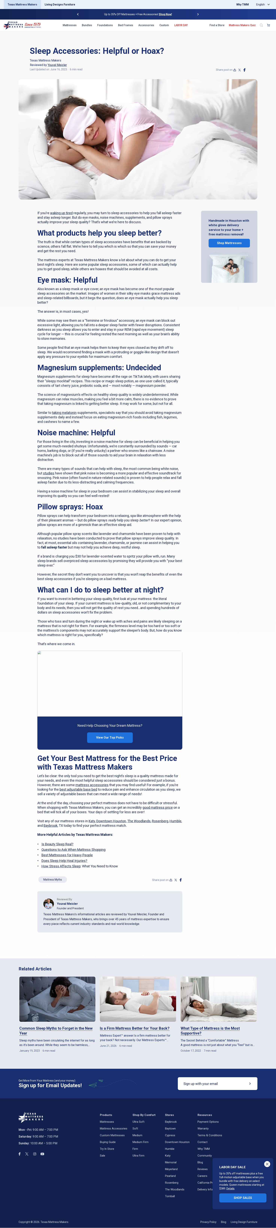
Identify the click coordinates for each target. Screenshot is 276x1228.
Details (230, 1188)
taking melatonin (64, 413)
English (260, 4)
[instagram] (34, 1154)
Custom (164, 25)
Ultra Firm (138, 1155)
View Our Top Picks (110, 737)
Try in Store (107, 1149)
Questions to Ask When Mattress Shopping (73, 850)
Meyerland (171, 1169)
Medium (137, 1135)
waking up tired (61, 213)
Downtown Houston (111, 821)
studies (48, 473)
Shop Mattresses (229, 243)
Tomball (170, 1196)
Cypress (170, 1135)
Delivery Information (210, 1189)
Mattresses (70, 25)
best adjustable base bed (78, 789)
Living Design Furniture (244, 1221)
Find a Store (217, 25)
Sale (102, 1155)
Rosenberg (160, 821)
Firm (135, 1149)
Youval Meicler (57, 65)
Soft (135, 1128)
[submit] (250, 1083)
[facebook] (244, 70)
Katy (92, 821)
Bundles (87, 25)
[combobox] (262, 4)
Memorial (170, 1162)
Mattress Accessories (113, 1128)
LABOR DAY (181, 25)
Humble (175, 821)
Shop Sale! (160, 14)
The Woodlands (139, 821)
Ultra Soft (138, 1121)
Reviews (203, 1169)
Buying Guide (108, 1142)
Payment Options (208, 1121)
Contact (202, 1142)
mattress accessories (92, 785)
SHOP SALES (243, 1198)
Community (205, 1155)
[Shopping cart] (268, 25)
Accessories (146, 25)
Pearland (170, 1176)
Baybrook (50, 826)
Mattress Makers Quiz (242, 25)
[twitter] (239, 70)
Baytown (170, 1128)
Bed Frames (125, 25)
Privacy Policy (208, 1221)
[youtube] (42, 1154)
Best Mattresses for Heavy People (67, 855)
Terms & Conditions (210, 1135)
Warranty (203, 1128)
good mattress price (158, 807)
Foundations (105, 25)
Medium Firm (141, 1142)
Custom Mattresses (112, 1135)
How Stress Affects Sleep (61, 866)
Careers (202, 1176)
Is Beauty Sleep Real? (57, 844)
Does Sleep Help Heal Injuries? (64, 861)
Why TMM (242, 4)
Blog (200, 1162)
